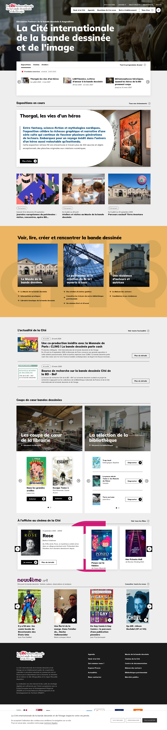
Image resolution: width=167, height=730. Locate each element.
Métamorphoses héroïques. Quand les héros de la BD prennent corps (129, 82)
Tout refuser (118, 720)
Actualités (92, 672)
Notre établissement (128, 10)
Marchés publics (132, 677)
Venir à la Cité (79, 10)
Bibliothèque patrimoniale (136, 672)
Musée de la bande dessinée (137, 654)
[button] (19, 81)
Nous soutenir (109, 5)
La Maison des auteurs (122, 292)
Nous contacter (94, 677)
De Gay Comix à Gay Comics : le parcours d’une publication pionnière (100, 630)
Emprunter (132, 463)
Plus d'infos (27, 161)
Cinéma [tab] (36, 65)
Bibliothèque (133, 5)
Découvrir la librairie (32, 445)
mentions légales (50, 723)
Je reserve (27, 562)
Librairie (121, 5)
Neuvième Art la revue (106, 10)
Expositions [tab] (26, 65)
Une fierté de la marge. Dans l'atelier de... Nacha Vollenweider (65, 630)
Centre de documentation (136, 663)
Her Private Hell (134, 559)
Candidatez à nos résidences (124, 296)
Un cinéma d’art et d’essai (77, 303)
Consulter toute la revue (135, 584)
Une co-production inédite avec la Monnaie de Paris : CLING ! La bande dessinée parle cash (73, 344)
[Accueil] (20, 8)
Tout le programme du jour (131, 65)
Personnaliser (133, 720)
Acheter (32, 499)
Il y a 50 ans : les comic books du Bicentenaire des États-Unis (27, 630)
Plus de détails (140, 356)
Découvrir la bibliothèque (102, 445)
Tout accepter (149, 720)
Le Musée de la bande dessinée (34, 292)
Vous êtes (146, 10)
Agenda (91, 10)
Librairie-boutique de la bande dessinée (38, 300)
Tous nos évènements (138, 103)
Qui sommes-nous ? (96, 663)
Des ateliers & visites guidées (79, 292)
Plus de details (48, 562)
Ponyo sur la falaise (97, 564)
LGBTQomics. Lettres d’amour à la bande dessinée (88, 80)
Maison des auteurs (133, 668)
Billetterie (147, 5)
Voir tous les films (138, 521)
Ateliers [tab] (45, 65)
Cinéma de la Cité (132, 659)
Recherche (158, 10)
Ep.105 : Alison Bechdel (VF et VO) (136, 627)
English (158, 5)
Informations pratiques (30, 296)
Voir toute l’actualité (137, 331)
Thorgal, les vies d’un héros (44, 79)
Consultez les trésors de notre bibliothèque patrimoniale (84, 297)
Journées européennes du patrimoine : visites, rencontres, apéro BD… (36, 215)
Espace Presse (94, 668)
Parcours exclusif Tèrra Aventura (125, 214)
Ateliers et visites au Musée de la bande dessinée (83, 215)
